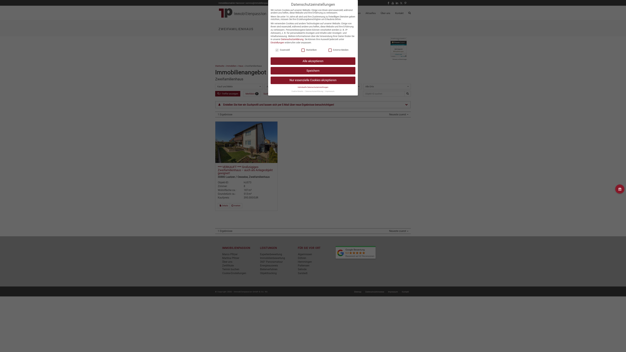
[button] (619, 189)
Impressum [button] (330, 91)
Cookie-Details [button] (297, 91)
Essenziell (285, 50)
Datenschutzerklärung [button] (314, 91)
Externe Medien (341, 50)
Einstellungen (277, 42)
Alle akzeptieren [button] (313, 61)
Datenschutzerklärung (292, 39)
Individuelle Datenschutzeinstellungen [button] (313, 87)
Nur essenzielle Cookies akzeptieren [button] (313, 80)
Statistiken (311, 50)
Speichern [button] (313, 70)
